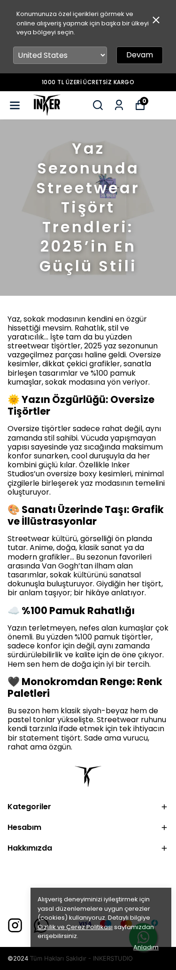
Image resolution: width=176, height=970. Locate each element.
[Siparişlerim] (119, 105)
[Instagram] (15, 925)
